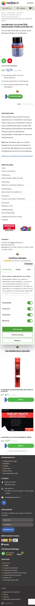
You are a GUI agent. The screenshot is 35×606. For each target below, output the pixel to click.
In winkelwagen (15, 96)
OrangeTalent (8, 603)
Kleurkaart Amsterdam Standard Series (17, 156)
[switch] (30, 308)
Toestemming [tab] (6, 269)
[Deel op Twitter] (26, 104)
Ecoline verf (7, 577)
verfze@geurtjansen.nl (15, 242)
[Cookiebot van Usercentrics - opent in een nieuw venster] (25, 264)
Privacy (5, 594)
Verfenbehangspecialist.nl (12, 599)
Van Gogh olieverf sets (10, 580)
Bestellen (6, 463)
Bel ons (8, 8)
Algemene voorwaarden (11, 592)
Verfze (9, 3)
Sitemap (6, 597)
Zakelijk (5, 565)
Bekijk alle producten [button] (16, 451)
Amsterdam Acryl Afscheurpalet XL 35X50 (16, 437)
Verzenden (7, 468)
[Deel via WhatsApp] (29, 104)
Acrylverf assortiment (10, 568)
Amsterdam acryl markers (12, 575)
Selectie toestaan (17, 335)
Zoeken (22, 8)
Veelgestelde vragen (10, 461)
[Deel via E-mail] (32, 104)
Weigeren (17, 340)
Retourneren (7, 471)
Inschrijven (7, 529)
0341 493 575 (9, 245)
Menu (31, 3)
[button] (9, 60)
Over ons (6, 563)
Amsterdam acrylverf (10, 570)
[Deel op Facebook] (23, 104)
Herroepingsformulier (10, 473)
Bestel (20, 399)
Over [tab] (29, 269)
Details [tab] (18, 269)
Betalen (6, 466)
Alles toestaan (17, 329)
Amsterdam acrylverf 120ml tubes (14, 573)
